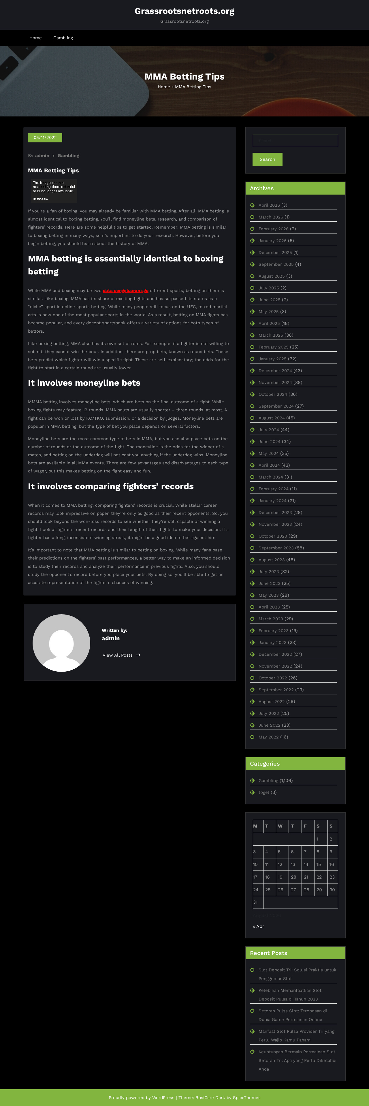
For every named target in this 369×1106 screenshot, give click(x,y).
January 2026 (273, 240)
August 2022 (272, 701)
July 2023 (269, 571)
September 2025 (276, 264)
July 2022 (269, 713)
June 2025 (269, 299)
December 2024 (275, 370)
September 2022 (276, 689)
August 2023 (272, 559)
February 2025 (274, 347)
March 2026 (271, 217)
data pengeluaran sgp (125, 290)
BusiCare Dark (210, 1097)
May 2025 (269, 311)
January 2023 (273, 642)
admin (42, 155)
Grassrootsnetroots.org (184, 11)
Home (35, 37)
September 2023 (276, 548)
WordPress (163, 1097)
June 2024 (269, 441)
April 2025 (269, 323)
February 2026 (274, 228)
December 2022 (275, 654)
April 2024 (269, 465)
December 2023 (275, 512)
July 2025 (269, 288)
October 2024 (273, 394)
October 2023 (273, 536)
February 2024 (274, 488)
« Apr (258, 926)
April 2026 (269, 205)
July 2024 (269, 429)
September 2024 (276, 406)
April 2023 (269, 607)
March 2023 (271, 618)
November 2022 (275, 666)
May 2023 (269, 595)
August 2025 (272, 276)
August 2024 (272, 418)
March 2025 (271, 335)
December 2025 (275, 252)
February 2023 (274, 630)
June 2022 (269, 725)
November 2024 (275, 382)
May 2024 (269, 453)
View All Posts (118, 655)
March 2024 (271, 477)
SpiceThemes (247, 1097)
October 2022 (273, 678)
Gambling (63, 37)
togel (264, 792)
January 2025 (273, 358)
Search (267, 159)
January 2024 (273, 500)
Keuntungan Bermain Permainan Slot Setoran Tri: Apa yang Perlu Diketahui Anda (297, 1060)
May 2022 (269, 737)
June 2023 (269, 583)
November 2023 (275, 524)
